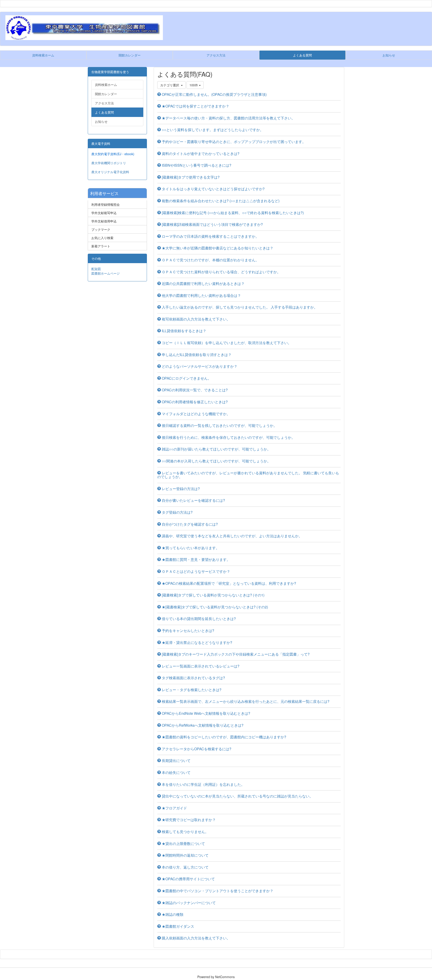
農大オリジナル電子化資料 (110, 172)
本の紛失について (176, 772)
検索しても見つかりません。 (185, 831)
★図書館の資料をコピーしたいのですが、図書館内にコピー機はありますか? (223, 736)
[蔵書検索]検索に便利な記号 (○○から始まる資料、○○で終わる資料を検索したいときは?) (232, 212)
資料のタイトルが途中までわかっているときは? (200, 153)
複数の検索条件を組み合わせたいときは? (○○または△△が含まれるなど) (220, 200)
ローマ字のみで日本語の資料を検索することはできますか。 (210, 236)
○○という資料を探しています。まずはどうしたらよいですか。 (212, 129)
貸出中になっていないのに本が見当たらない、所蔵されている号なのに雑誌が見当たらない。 (237, 796)
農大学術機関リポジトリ (108, 163)
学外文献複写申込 (104, 213)
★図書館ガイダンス (177, 926)
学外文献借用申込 (104, 221)
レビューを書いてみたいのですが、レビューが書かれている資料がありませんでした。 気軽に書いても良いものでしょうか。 (248, 474)
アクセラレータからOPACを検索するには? (196, 748)
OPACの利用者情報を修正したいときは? (194, 401)
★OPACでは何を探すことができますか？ (195, 106)
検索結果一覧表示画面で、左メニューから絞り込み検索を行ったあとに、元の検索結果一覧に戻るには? (245, 701)
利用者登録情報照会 (105, 204)
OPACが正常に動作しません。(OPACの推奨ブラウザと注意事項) (214, 94)
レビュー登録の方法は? (180, 488)
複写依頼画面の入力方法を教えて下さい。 (195, 319)
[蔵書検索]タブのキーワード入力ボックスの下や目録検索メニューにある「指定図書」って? (235, 654)
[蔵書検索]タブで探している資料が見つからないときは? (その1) (212, 595)
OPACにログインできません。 (186, 378)
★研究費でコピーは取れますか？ (188, 819)
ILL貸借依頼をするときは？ (183, 330)
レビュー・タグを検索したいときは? (191, 689)
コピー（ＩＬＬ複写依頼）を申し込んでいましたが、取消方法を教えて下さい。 (226, 342)
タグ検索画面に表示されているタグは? (193, 677)
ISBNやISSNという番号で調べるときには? (196, 165)
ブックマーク (100, 229)
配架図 (96, 269)
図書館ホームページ (105, 273)
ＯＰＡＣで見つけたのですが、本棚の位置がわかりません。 (210, 259)
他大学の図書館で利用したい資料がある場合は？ (201, 295)
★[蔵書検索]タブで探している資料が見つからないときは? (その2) (214, 606)
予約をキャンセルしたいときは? (187, 630)
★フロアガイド (174, 808)
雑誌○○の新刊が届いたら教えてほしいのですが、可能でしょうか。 (216, 449)
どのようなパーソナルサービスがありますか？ (199, 366)
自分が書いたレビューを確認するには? (193, 500)
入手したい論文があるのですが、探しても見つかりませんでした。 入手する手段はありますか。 (239, 307)
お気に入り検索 (102, 237)
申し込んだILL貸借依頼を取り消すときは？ (196, 354)
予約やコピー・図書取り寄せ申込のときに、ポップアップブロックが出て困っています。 (233, 141)
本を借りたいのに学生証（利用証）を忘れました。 (203, 784)
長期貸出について (176, 760)
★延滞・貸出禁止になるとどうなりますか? (196, 642)
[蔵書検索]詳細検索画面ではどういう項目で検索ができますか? (212, 224)
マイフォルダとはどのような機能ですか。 (195, 413)
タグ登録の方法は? (177, 512)
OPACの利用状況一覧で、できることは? (194, 389)
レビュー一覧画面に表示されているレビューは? (200, 666)
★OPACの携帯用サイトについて (188, 878)
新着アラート (100, 246)
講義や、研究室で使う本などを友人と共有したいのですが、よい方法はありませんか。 (231, 535)
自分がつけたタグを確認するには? (189, 524)
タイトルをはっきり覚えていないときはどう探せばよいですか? (213, 188)
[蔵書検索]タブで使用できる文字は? (190, 177)
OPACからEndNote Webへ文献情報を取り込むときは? (205, 713)
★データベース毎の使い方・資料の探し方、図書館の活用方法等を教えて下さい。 (228, 118)
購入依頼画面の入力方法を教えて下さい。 (195, 938)
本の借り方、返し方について (185, 867)
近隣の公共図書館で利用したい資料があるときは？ (203, 283)
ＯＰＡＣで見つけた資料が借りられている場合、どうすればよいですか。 (221, 271)
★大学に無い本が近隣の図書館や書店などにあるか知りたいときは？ (217, 248)
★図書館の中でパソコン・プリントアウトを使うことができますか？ (217, 890)
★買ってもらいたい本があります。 (190, 547)
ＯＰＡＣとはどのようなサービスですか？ (195, 571)
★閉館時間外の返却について (185, 855)
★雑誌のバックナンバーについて (188, 902)
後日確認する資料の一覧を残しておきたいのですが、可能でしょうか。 (219, 425)
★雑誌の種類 (172, 914)
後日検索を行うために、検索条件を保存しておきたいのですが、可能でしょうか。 (228, 437)
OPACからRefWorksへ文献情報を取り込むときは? (202, 725)
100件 (194, 85)
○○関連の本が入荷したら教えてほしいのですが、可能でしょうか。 (216, 461)
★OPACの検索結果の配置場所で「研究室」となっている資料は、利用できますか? (228, 583)
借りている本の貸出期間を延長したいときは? (198, 618)
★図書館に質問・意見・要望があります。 (195, 559)
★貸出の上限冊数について (183, 843)
